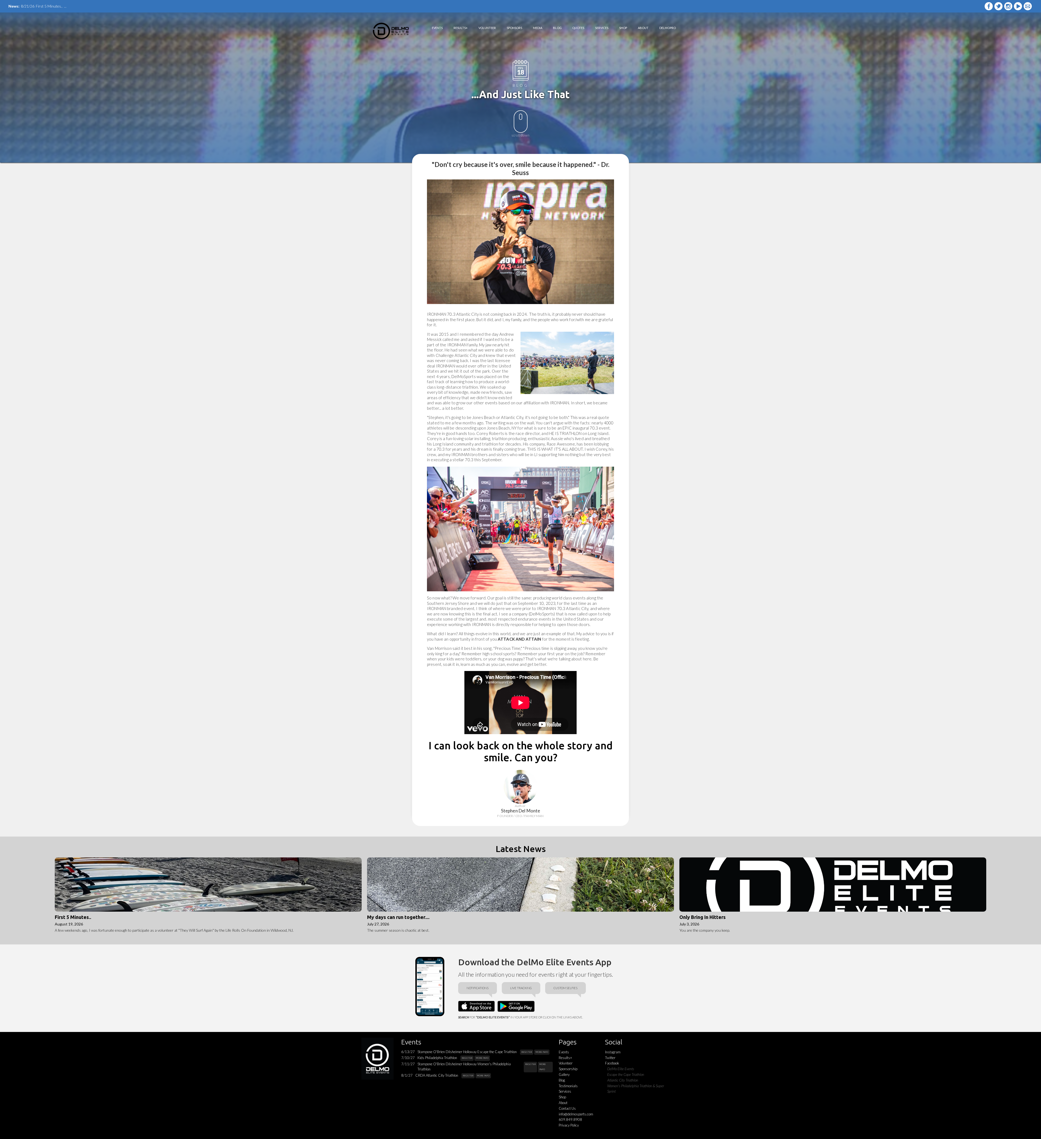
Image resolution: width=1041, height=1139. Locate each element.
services (601, 28)
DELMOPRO (667, 28)
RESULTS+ (461, 28)
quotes (578, 28)
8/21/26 (27, 6)
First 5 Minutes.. (49, 6)
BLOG (557, 28)
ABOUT (643, 28)
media (537, 28)
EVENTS (437, 28)
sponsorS (514, 28)
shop (623, 28)
